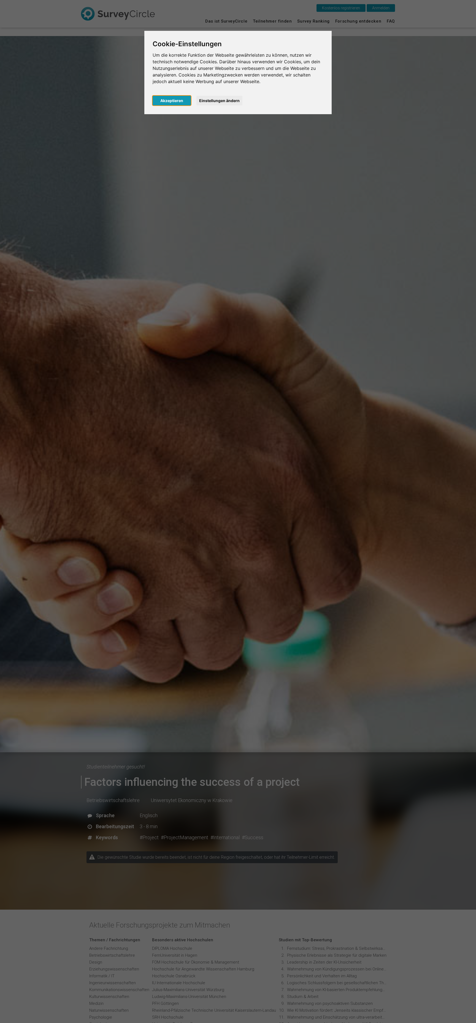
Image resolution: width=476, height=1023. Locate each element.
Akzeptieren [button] (171, 100)
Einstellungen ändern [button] (219, 100)
